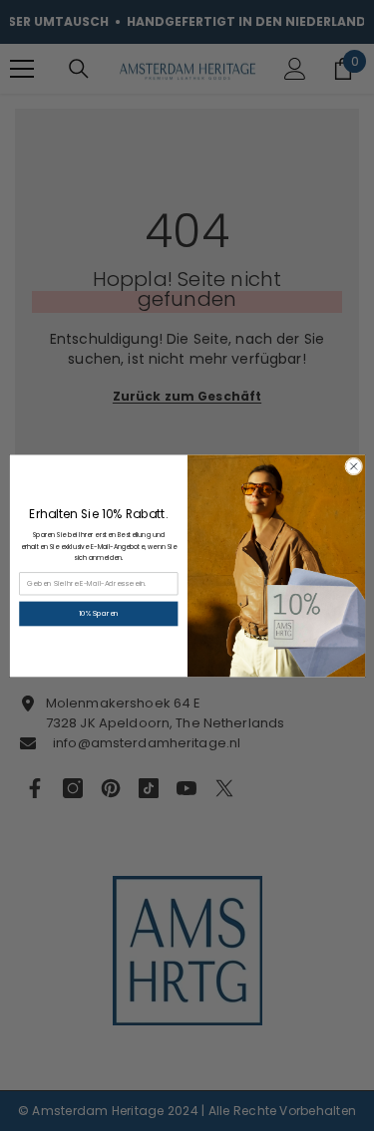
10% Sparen (98, 613)
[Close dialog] (353, 466)
